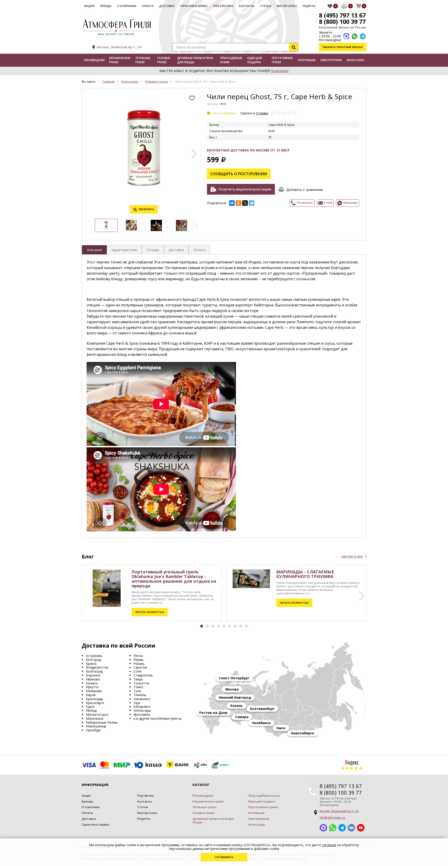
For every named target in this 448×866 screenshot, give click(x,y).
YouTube (360, 827)
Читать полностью (149, 612)
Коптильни (306, 60)
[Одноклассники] (238, 203)
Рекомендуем (94, 60)
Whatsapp (332, 827)
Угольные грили (142, 60)
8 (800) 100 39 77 (342, 21)
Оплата (148, 6)
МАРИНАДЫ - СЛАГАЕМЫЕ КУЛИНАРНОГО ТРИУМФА (305, 574)
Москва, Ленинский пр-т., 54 (119, 47)
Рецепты (309, 6)
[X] (245, 203)
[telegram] (363, 36)
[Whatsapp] (354, 36)
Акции (89, 6)
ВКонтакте (351, 827)
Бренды (106, 6)
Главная (108, 81)
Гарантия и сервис (194, 6)
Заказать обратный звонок (342, 47)
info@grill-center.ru (332, 818)
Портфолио (223, 6)
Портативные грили (282, 60)
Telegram (342, 827)
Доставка (166, 6)
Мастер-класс (287, 6)
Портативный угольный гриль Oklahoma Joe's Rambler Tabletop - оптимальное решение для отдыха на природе (174, 579)
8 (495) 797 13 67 (342, 15)
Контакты (246, 6)
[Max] (346, 36)
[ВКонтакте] (232, 203)
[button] (194, 153)
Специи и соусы (156, 81)
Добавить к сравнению (304, 189)
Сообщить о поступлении (238, 173)
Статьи (265, 6)
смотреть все (352, 556)
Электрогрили (331, 60)
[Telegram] (251, 203)
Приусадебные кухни (231, 60)
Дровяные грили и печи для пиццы (195, 60)
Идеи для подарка (254, 60)
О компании (126, 6)
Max (323, 827)
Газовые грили (163, 60)
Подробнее (280, 71)
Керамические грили (119, 60)
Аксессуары (355, 60)
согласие (329, 845)
